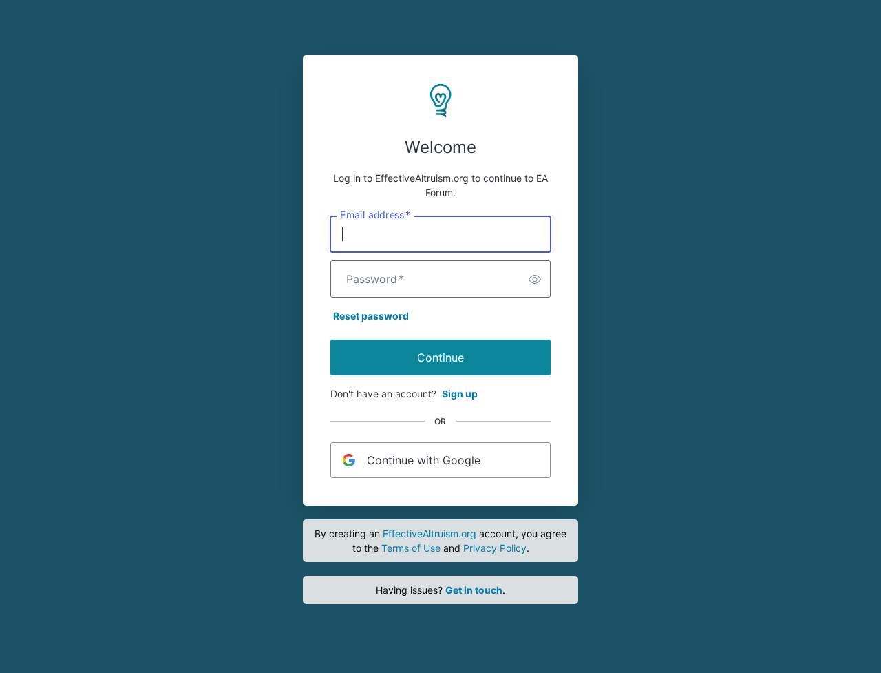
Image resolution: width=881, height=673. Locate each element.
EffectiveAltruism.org (429, 533)
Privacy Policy (495, 548)
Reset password (371, 316)
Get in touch (473, 590)
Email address (375, 214)
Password (375, 279)
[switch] (535, 279)
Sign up (460, 394)
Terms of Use (410, 548)
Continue (440, 357)
